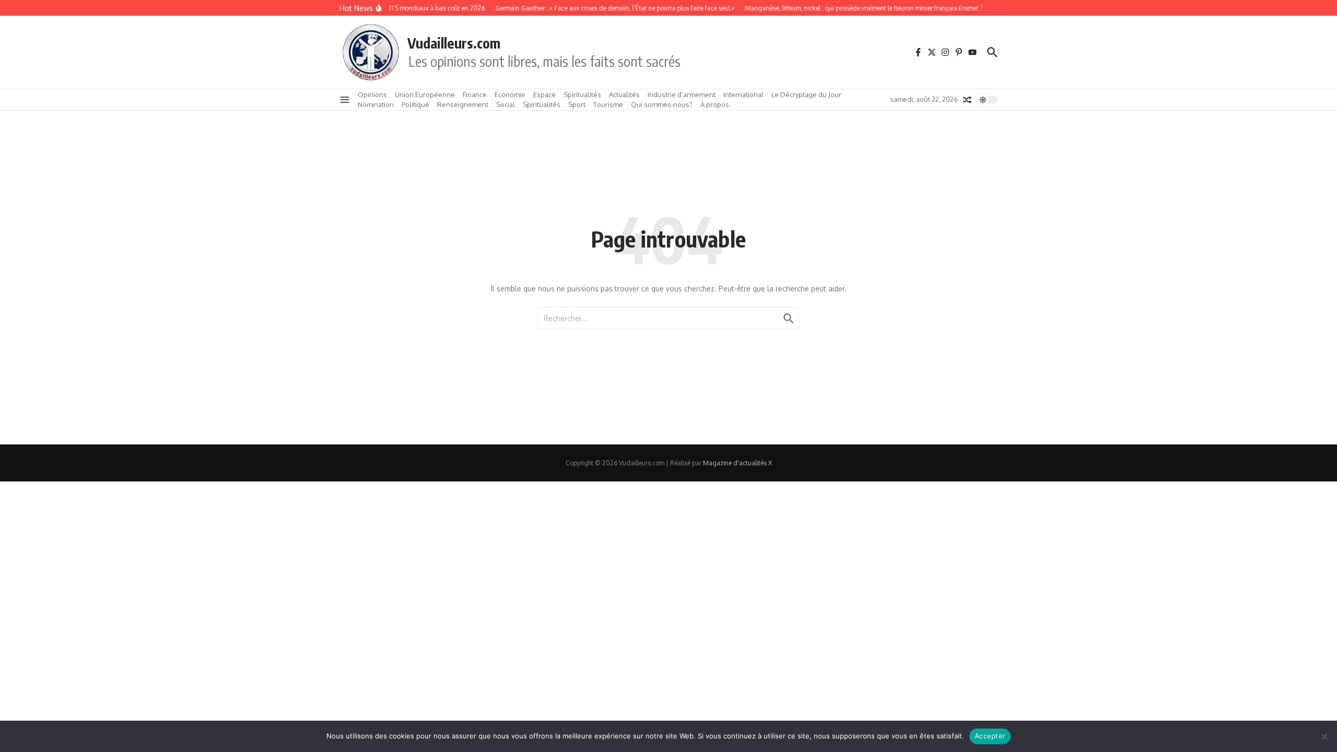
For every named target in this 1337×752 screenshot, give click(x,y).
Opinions (372, 94)
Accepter (990, 736)
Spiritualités (582, 94)
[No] (1324, 736)
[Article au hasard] (967, 100)
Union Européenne (425, 94)
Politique (415, 104)
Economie (510, 94)
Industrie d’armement (682, 94)
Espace (544, 94)
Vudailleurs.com (453, 43)
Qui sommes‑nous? (662, 104)
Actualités (624, 94)
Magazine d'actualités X (737, 463)
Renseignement (462, 104)
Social (505, 104)
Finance (475, 94)
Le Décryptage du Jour (806, 94)
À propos (714, 104)
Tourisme (608, 104)
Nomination (376, 104)
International (743, 94)
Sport (576, 104)
